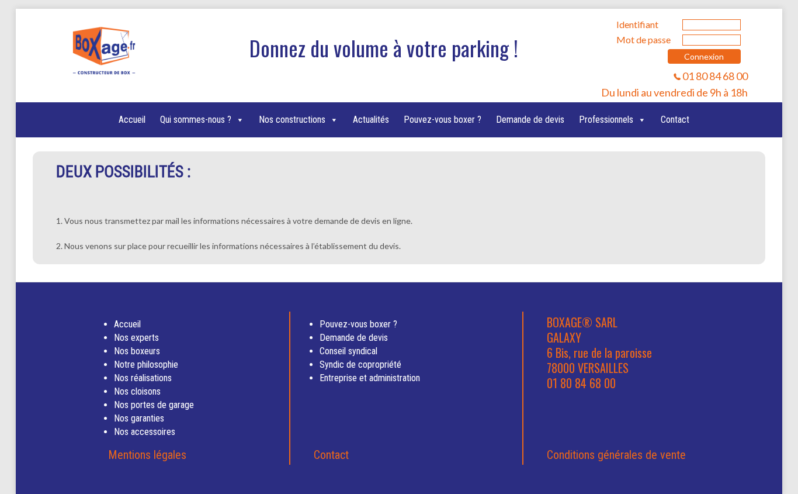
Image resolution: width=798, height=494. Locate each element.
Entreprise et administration (370, 378)
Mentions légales (147, 455)
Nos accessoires (144, 431)
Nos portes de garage (154, 404)
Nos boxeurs (137, 351)
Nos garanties (139, 418)
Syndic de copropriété (360, 364)
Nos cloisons (137, 391)
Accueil (132, 119)
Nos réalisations (143, 378)
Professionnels (606, 119)
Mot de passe (643, 39)
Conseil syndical (348, 351)
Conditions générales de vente (616, 455)
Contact (675, 119)
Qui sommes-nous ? (195, 119)
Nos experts (136, 337)
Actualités (371, 119)
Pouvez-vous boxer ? (442, 119)
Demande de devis (530, 119)
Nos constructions (292, 119)
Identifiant (637, 24)
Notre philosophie (146, 364)
